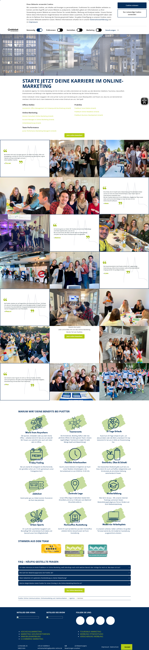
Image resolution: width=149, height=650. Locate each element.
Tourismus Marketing (90, 631)
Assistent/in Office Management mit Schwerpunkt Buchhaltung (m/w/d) (46, 108)
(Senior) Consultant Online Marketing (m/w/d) (37, 116)
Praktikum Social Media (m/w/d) (85, 108)
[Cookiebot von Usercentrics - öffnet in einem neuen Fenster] (13, 30)
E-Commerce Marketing (32, 639)
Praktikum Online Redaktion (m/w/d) (86, 112)
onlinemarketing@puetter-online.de (50, 648)
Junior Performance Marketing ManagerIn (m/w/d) (39, 131)
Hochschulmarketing (31, 631)
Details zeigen (110, 30)
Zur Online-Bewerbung (74, 590)
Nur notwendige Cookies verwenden (132, 13)
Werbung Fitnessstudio (91, 634)
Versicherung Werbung (91, 636)
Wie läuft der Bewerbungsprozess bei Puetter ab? (74, 573)
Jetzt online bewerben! (74, 135)
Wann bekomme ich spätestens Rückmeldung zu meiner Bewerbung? (74, 578)
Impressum (33, 22)
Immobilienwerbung (31, 636)
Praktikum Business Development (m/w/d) (88, 115)
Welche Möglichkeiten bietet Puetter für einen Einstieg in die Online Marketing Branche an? (74, 583)
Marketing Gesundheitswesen (35, 634)
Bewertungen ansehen (72, 648)
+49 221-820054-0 (44, 646)
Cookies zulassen (132, 5)
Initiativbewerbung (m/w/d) (31, 123)
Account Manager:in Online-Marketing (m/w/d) (38, 120)
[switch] (60, 30)
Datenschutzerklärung (99, 20)
